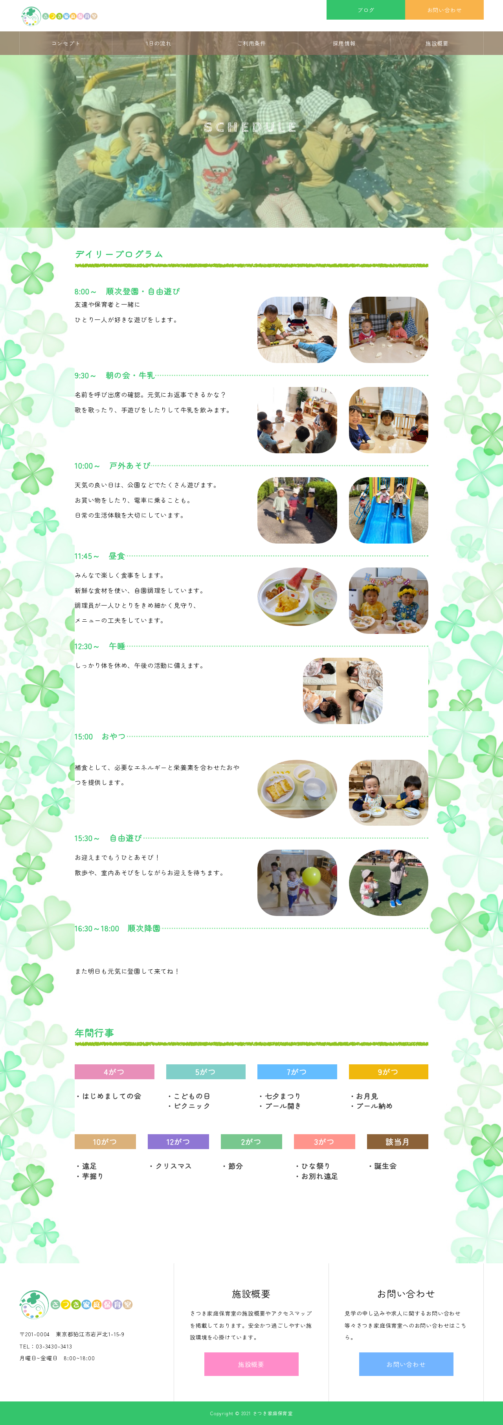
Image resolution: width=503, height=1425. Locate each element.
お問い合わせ (444, 10)
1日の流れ (159, 43)
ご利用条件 (251, 43)
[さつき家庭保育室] (59, 16)
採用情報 (344, 43)
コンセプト (66, 43)
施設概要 (437, 43)
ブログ (365, 10)
